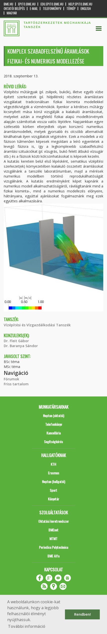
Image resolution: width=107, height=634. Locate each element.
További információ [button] (26, 626)
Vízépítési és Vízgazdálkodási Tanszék (37, 325)
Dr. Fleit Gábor (16, 340)
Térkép (71, 8)
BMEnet (53, 529)
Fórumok (11, 379)
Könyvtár (53, 498)
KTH (53, 464)
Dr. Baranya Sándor (21, 345)
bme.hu (8, 4)
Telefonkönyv (52, 8)
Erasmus (53, 472)
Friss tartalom (16, 384)
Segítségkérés (53, 441)
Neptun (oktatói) (53, 415)
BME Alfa (53, 555)
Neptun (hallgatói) (53, 481)
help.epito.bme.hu (80, 4)
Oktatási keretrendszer (53, 521)
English (86, 8)
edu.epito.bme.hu (52, 4)
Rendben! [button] (82, 614)
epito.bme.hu (27, 4)
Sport (53, 490)
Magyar (12, 13)
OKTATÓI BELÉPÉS (14, 8)
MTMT (53, 538)
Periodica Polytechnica (53, 547)
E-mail (34, 8)
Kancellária (54, 432)
